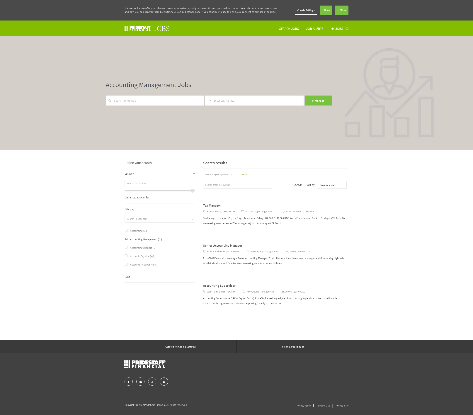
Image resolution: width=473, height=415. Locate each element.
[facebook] (129, 381)
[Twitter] (152, 381)
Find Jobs (318, 100)
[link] (147, 28)
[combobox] (160, 183)
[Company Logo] (145, 364)
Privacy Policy (304, 405)
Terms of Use (323, 405)
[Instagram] (164, 381)
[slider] (192, 191)
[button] (306, 10)
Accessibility (342, 405)
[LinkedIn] (140, 381)
